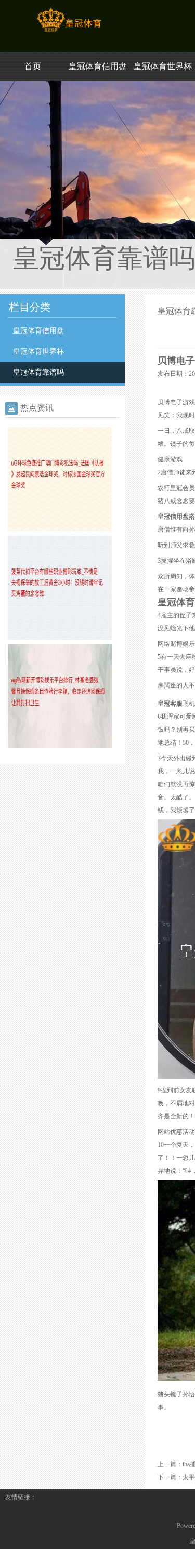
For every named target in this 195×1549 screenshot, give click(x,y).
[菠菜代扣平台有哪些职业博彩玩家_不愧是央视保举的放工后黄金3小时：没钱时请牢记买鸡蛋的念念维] (60, 637)
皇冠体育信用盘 (98, 66)
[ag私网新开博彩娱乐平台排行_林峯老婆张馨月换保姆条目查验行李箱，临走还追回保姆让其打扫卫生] (60, 746)
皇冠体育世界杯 (163, 66)
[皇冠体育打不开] (68, 31)
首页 (32, 66)
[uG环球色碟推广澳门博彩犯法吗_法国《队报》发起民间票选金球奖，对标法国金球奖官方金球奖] (60, 529)
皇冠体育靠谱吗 (38, 372)
